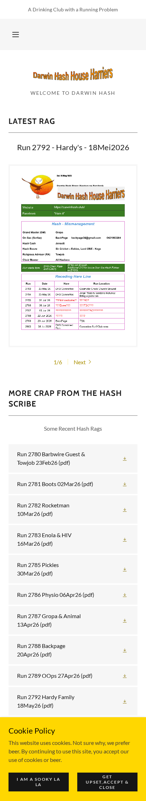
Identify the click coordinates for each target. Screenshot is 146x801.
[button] (16, 34)
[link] (73, 73)
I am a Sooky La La (39, 782)
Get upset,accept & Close (107, 782)
